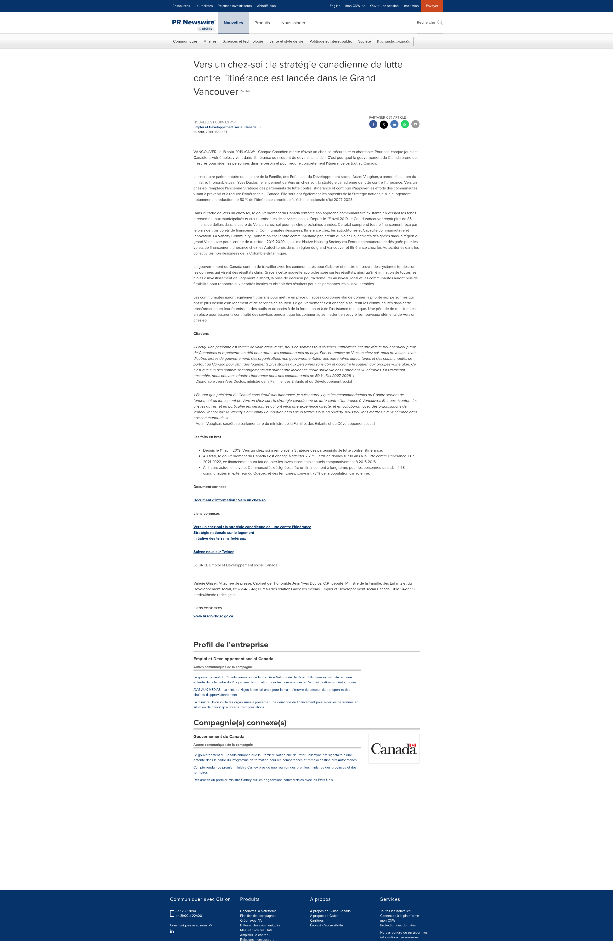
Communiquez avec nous (189, 925)
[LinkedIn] (172, 931)
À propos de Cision (324, 915)
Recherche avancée (393, 41)
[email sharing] (415, 124)
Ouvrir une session (384, 5)
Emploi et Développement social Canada (233, 659)
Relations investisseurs (235, 5)
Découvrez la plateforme (258, 910)
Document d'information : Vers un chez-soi (230, 500)
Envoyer (432, 5)
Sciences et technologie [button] (243, 41)
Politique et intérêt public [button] (331, 41)
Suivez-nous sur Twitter (213, 551)
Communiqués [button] (185, 41)
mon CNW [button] (353, 5)
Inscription (411, 5)
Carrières (317, 920)
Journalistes (204, 5)
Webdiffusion (266, 5)
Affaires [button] (210, 41)
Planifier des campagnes (258, 915)
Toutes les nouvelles (395, 910)
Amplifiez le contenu (255, 934)
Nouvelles (233, 23)
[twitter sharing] (384, 125)
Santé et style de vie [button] (286, 41)
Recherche (426, 22)
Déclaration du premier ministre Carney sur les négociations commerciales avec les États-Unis (263, 779)
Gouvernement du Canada (218, 736)
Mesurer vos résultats (256, 930)
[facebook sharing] (373, 124)
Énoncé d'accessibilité (326, 925)
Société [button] (364, 41)
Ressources (181, 5)
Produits (262, 23)
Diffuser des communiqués (260, 925)
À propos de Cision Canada (330, 910)
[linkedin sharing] (394, 124)
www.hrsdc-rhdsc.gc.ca (213, 616)
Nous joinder (293, 23)
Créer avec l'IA (251, 920)
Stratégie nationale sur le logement (223, 532)
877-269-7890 (186, 910)
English (335, 5)
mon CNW (387, 920)
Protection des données (398, 925)
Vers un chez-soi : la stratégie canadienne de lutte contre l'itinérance (252, 527)
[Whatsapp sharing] (405, 124)
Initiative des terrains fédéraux (219, 538)
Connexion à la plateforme (399, 915)
